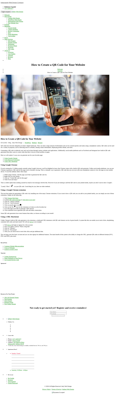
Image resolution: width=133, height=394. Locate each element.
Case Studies (11, 54)
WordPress (28, 142)
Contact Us (7, 60)
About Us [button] (7, 50)
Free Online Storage (10, 304)
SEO (9, 33)
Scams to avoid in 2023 (11, 249)
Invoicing (10, 47)
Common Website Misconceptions (14, 246)
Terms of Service (56, 389)
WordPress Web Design (15, 20)
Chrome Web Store (12, 198)
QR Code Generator (15, 200)
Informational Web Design (15, 21)
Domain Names (12, 42)
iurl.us (31, 222)
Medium (34, 142)
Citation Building (13, 29)
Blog (9, 59)
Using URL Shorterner (10, 161)
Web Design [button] (7, 16)
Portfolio (6, 24)
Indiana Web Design (68, 389)
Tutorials (10, 55)
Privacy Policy (46, 389)
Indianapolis (5, 2)
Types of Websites (9, 248)
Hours (6, 37)
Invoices (10, 380)
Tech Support (12, 381)
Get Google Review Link (11, 260)
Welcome (7, 15)
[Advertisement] (58, 278)
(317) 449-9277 (8, 8)
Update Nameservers (10, 256)
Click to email (16, 340)
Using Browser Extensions (12, 160)
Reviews (10, 57)
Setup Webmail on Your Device (13, 258)
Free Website (13, 23)
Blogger (40, 142)
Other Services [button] (8, 39)
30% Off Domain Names (11, 297)
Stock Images (8, 301)
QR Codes (11, 49)
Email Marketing (13, 34)
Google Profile (12, 28)
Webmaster (11, 44)
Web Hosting (11, 41)
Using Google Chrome (10, 158)
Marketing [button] (7, 26)
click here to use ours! (29, 200)
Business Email (8, 302)
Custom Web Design (14, 18)
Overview (11, 52)
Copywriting (11, 36)
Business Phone (12, 46)
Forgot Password (13, 383)
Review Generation (13, 31)
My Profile (11, 378)
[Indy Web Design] (13, 319)
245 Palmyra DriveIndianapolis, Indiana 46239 (16, 343)
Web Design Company (16, 2)
